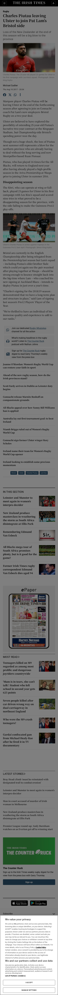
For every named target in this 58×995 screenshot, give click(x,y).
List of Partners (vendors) (15, 976)
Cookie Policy (41, 947)
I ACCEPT (29, 982)
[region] (29, 955)
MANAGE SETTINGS (29, 990)
